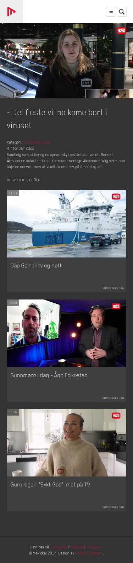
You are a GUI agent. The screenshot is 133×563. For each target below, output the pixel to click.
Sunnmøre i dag (36, 142)
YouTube (76, 546)
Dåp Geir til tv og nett (36, 265)
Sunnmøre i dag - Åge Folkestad (49, 375)
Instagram (94, 546)
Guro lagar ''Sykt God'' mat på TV (50, 484)
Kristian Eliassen (89, 553)
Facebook (59, 546)
